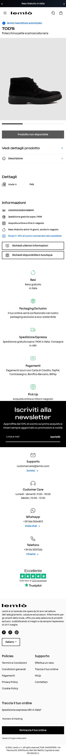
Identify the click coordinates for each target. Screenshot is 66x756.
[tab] (12, 123)
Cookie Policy (10, 688)
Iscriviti (55, 436)
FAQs (38, 675)
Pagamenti (8, 675)
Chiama (31, 554)
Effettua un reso (44, 662)
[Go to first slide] (64, 4)
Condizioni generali (14, 669)
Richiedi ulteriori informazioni (30, 245)
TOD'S (8, 28)
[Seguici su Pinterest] (17, 632)
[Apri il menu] (5, 13)
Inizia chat (31, 525)
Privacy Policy (10, 682)
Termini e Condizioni (14, 662)
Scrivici (31, 470)
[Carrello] (61, 13)
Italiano (10, 641)
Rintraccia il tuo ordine (33, 730)
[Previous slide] (2, 4)
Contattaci (41, 682)
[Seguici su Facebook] (4, 632)
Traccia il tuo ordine (46, 669)
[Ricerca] (53, 13)
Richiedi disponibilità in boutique (32, 255)
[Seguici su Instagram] (10, 632)
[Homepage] (21, 13)
